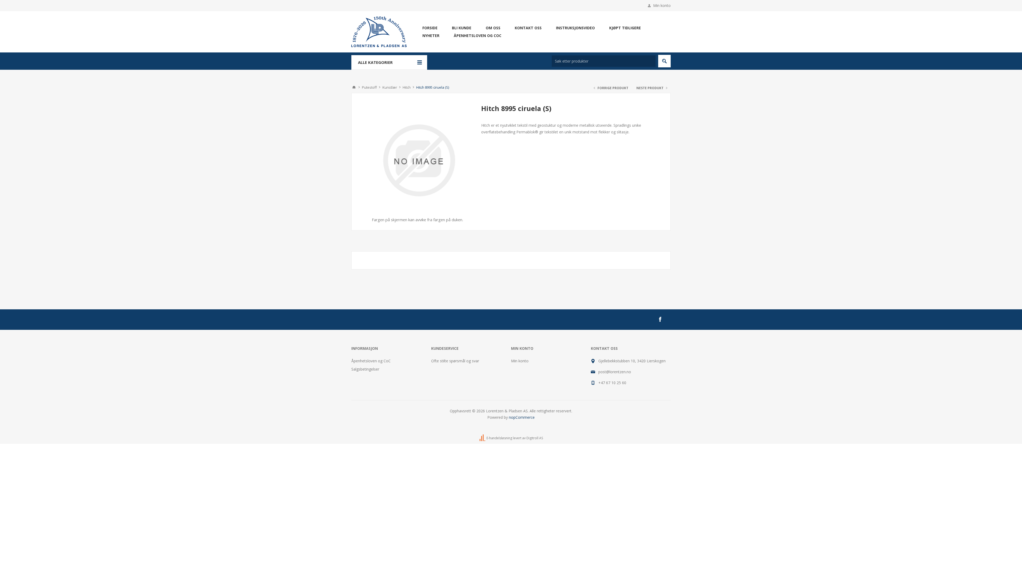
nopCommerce (522, 417)
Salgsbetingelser (365, 369)
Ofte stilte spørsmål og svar (455, 360)
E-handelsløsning (499, 438)
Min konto (662, 5)
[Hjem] (354, 87)
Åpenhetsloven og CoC (371, 360)
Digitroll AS (534, 438)
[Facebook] (660, 319)
